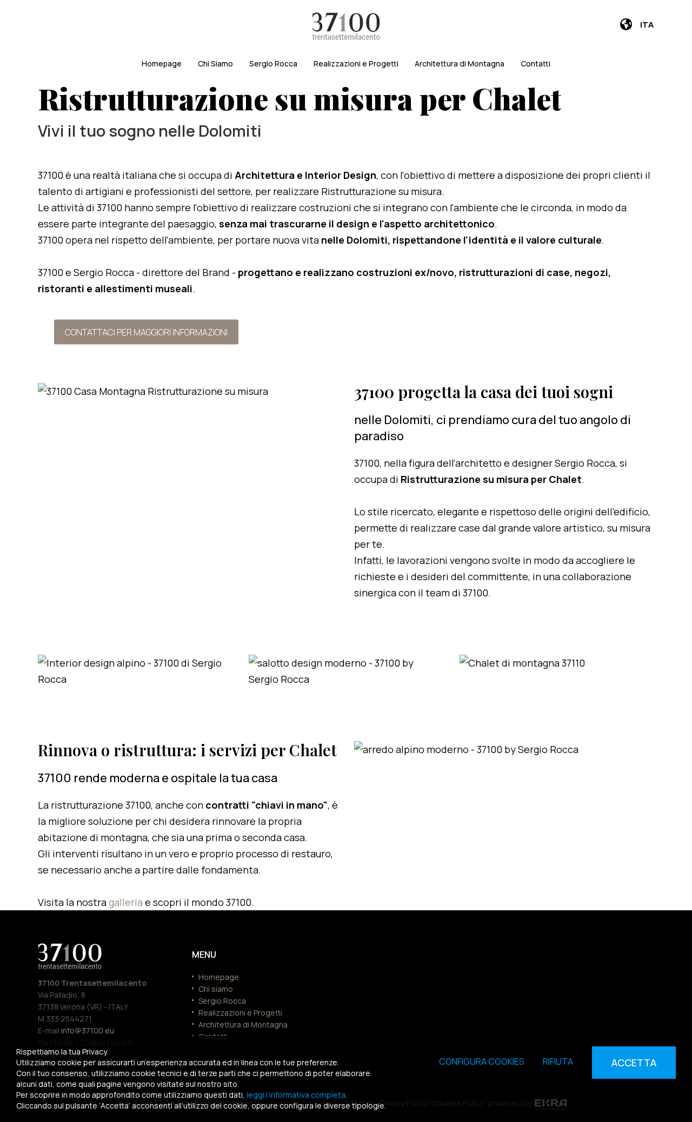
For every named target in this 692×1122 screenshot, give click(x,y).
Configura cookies (481, 1061)
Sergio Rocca (273, 63)
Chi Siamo (215, 63)
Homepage (162, 63)
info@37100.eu (87, 1030)
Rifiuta (558, 1061)
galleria (127, 902)
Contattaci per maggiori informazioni (146, 332)
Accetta (633, 1062)
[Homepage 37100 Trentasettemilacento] (346, 26)
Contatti (535, 63)
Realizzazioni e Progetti (356, 63)
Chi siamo (215, 989)
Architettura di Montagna (459, 63)
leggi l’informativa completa (296, 1095)
